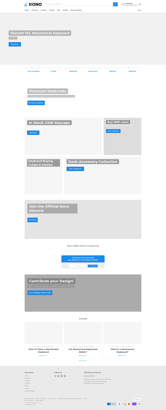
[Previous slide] (4, 38)
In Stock (43, 10)
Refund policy (39, 400)
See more (82, 360)
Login (139, 10)
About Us (43, 398)
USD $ (137, 399)
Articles (65, 10)
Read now (42, 355)
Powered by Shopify (30, 404)
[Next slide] (161, 38)
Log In (85, 398)
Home (27, 10)
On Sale (51, 10)
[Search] (115, 4)
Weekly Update (29, 398)
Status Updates (76, 10)
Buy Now (15, 44)
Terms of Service (29, 400)
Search (37, 398)
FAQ (58, 10)
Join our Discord (89, 376)
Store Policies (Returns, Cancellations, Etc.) (69, 398)
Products (35, 10)
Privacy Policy (52, 398)
